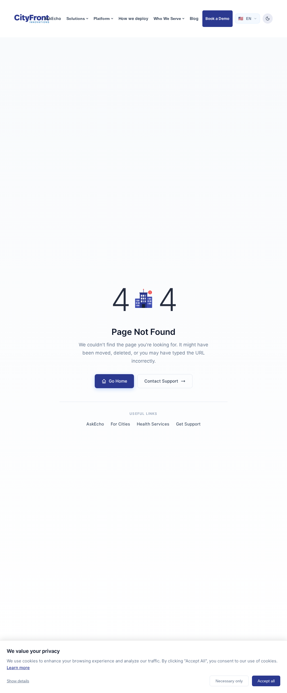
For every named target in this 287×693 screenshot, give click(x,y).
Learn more (18, 667)
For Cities (120, 424)
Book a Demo (217, 18)
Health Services (153, 424)
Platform (102, 18)
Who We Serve (167, 18)
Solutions (75, 18)
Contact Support (161, 381)
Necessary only (229, 681)
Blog (194, 18)
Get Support (188, 424)
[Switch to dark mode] (268, 18)
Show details (18, 681)
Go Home (118, 381)
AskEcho (52, 18)
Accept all (266, 681)
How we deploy (133, 18)
